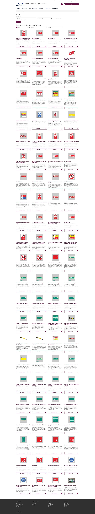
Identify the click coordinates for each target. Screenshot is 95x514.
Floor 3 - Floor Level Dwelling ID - (70, 283)
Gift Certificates (50, 504)
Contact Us (47, 8)
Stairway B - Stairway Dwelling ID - (70, 303)
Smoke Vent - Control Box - (21, 465)
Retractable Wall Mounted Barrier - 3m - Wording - (39, 344)
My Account (66, 503)
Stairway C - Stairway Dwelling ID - (22, 323)
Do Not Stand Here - (52, 38)
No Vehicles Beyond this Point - (38, 222)
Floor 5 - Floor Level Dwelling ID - (38, 303)
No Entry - (50, 202)
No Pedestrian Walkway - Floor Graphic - (71, 142)
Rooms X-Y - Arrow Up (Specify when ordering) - (39, 385)
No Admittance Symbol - (68, 181)
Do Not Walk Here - (35, 38)
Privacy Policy (18, 505)
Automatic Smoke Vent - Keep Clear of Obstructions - (23, 486)
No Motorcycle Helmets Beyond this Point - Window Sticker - (22, 162)
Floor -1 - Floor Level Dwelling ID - (70, 262)
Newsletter (66, 506)
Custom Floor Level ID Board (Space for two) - (39, 425)
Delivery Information (19, 504)
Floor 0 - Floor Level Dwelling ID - (22, 283)
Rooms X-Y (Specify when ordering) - (23, 404)
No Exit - (66, 202)
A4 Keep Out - (34, 120)
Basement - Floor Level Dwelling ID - (38, 364)
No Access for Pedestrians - (37, 181)
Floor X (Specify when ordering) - (54, 404)
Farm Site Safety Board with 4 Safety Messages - (55, 99)
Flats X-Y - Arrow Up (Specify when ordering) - (54, 364)
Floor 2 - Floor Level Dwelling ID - (54, 283)
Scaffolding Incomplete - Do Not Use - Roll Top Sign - (55, 79)
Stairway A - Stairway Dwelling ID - (54, 303)
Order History (66, 504)
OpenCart (21, 511)
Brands (49, 503)
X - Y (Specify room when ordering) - (71, 404)
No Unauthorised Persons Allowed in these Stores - (39, 162)
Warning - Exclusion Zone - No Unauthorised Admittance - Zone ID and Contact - (71, 100)
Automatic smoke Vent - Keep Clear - (71, 465)
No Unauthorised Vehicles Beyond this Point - (23, 223)
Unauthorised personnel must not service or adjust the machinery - (38, 243)
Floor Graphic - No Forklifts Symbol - (23, 262)
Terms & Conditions (19, 506)
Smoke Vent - (34, 465)
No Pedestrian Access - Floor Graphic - (55, 141)
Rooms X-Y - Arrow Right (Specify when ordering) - (71, 385)
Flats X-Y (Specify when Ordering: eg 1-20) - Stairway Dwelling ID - (55, 324)
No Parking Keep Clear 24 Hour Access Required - (23, 202)
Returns (33, 504)
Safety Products (33, 8)
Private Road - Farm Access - (69, 78)
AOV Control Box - (35, 445)
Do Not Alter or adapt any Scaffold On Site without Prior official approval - (23, 39)
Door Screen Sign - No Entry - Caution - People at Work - (55, 344)
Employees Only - (67, 222)
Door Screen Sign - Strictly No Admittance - (69, 59)
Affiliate (49, 505)
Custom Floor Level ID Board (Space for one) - (23, 425)
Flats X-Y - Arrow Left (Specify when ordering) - (71, 364)
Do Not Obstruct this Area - (53, 58)
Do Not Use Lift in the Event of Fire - (71, 38)
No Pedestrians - (19, 181)
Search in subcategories (58, 18)
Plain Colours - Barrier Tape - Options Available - (23, 364)
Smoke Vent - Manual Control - (54, 465)
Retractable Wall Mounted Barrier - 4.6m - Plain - (70, 324)
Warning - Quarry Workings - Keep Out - (55, 243)
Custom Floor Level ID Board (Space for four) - (71, 425)
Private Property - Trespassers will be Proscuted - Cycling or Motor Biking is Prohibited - (39, 100)
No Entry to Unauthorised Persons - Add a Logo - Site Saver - (55, 486)
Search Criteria (18, 16)
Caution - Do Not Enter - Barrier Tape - (71, 120)
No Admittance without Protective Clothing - (54, 182)
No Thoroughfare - (67, 161)
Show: (50, 27)
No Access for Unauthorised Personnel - (55, 162)
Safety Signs (24, 8)
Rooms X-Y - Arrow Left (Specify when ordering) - (55, 385)
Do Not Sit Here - (19, 58)
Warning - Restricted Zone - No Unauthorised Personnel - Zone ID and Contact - (23, 121)
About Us (41, 8)
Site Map (33, 505)
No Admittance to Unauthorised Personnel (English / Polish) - (22, 243)
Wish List (65, 505)
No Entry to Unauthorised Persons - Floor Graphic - (38, 142)
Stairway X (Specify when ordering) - (39, 404)
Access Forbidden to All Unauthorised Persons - (39, 202)
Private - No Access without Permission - (39, 79)
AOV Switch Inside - (51, 445)
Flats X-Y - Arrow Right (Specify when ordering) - (23, 385)
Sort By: (28, 27)
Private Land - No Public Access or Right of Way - (22, 99)
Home (18, 8)
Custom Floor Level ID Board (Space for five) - (23, 445)
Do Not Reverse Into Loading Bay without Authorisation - (54, 223)
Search (21, 10)
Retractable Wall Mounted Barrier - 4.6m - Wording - (22, 344)
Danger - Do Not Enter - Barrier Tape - (23, 141)
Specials (49, 506)
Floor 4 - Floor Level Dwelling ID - (22, 303)
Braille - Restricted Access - (21, 78)
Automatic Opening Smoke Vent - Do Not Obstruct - (71, 445)
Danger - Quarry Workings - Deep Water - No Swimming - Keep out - (70, 243)
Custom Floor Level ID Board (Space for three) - (55, 425)
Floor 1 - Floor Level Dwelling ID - (38, 283)
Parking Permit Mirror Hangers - (70, 485)
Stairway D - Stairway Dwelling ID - (38, 323)
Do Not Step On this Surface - (37, 58)
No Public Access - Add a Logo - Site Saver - (38, 486)
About (17, 503)
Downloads (18, 507)
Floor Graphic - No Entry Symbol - (38, 262)
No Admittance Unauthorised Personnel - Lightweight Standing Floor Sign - (54, 121)
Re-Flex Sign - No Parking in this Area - (55, 262)
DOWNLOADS (55, 8)
